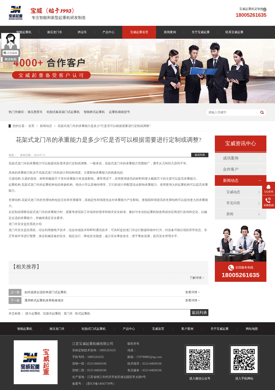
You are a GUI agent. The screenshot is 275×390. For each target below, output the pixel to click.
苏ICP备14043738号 (100, 383)
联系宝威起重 (234, 32)
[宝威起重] (16, 13)
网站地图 (252, 328)
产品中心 (108, 32)
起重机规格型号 (119, 112)
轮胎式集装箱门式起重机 (63, 112)
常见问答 (233, 203)
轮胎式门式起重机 (94, 328)
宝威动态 (233, 192)
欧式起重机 (82, 313)
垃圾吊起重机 (52, 313)
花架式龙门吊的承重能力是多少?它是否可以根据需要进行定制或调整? (104, 126)
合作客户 (230, 169)
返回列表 (200, 154)
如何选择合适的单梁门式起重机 (45, 292)
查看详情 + (192, 292)
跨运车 (82, 32)
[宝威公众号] (199, 359)
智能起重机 (23, 32)
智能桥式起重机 (94, 112)
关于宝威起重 (201, 32)
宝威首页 (158, 328)
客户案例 (187, 328)
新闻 (229, 214)
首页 (31, 126)
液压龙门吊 (54, 32)
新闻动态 (46, 126)
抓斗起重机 (32, 313)
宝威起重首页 (139, 32)
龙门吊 (68, 313)
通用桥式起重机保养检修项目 (44, 300)
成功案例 (230, 158)
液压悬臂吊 (35, 112)
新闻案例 (170, 32)
